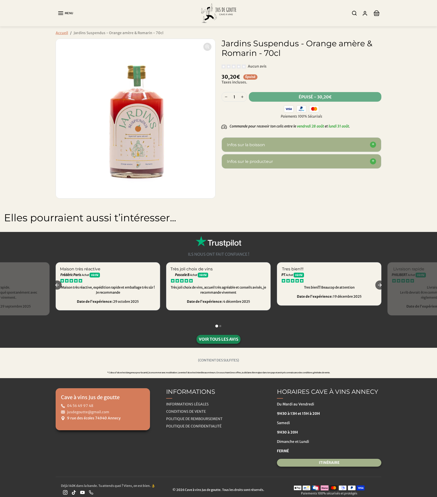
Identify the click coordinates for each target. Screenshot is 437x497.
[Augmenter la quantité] (242, 97)
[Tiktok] (74, 492)
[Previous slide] (7, 236)
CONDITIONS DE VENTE (186, 411)
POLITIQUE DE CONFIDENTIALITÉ (194, 426)
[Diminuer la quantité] (226, 97)
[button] (65, 13)
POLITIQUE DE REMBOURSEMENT (194, 419)
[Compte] (365, 13)
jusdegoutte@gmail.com (88, 412)
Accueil (62, 33)
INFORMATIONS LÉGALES (187, 404)
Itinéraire (329, 462)
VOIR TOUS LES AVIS (218, 339)
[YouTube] (82, 492)
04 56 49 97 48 (80, 405)
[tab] (216, 326)
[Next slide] (429, 236)
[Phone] (91, 492)
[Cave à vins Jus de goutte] (218, 13)
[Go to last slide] (57, 285)
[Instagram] (65, 492)
